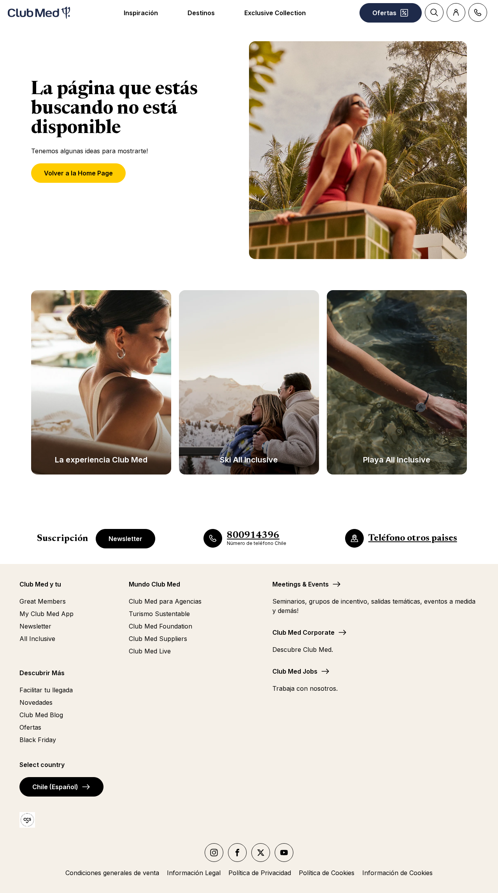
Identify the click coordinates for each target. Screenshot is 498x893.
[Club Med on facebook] (237, 852)
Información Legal (194, 873)
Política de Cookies (326, 873)
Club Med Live (150, 651)
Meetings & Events (300, 584)
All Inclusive (37, 639)
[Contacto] (477, 12)
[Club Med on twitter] (260, 852)
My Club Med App (46, 614)
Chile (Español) (55, 787)
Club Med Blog (41, 715)
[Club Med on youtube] (284, 852)
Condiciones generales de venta (112, 873)
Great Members (42, 601)
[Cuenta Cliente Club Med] (456, 12)
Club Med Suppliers (158, 639)
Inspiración (141, 13)
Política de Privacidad (259, 873)
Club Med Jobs (294, 671)
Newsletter (125, 539)
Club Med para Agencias (165, 601)
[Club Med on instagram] (214, 852)
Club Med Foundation (160, 626)
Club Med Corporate (303, 632)
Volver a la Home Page (78, 173)
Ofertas (30, 727)
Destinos (201, 13)
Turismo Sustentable (159, 614)
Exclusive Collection (275, 13)
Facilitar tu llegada (46, 690)
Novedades (36, 702)
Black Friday (37, 740)
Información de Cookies (397, 873)
